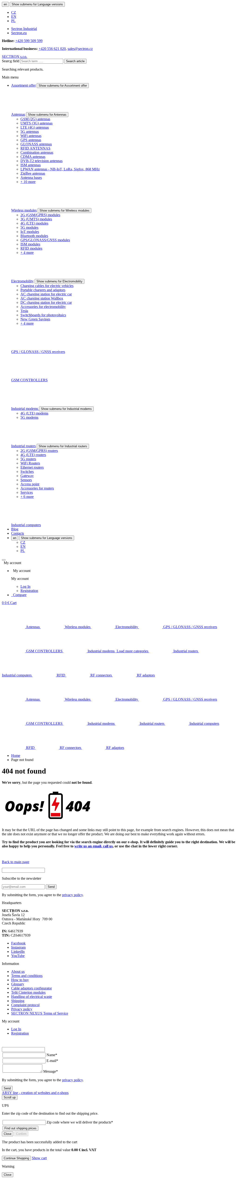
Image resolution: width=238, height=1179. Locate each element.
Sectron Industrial (24, 29)
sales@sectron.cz (80, 49)
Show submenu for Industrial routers (63, 446)
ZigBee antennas (32, 173)
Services (26, 492)
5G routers (28, 459)
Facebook (18, 943)
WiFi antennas (30, 136)
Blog (14, 529)
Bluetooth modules (34, 236)
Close (7, 1134)
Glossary (17, 984)
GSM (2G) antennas (35, 119)
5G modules (29, 227)
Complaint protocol (25, 1005)
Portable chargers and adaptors (42, 290)
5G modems (29, 417)
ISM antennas (30, 165)
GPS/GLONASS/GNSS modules (45, 240)
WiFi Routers (30, 463)
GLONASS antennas (36, 144)
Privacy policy (21, 1009)
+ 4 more (27, 253)
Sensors (26, 480)
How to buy (20, 980)
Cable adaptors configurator (31, 988)
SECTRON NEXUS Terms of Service (39, 1013)
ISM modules (30, 244)
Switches (27, 472)
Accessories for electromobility (43, 307)
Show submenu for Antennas (47, 114)
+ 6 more (27, 497)
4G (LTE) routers (33, 455)
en (5, 4)
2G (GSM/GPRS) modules (40, 215)
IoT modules (29, 232)
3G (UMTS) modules (36, 219)
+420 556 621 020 (52, 49)
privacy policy (72, 895)
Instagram (18, 947)
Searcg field (10, 61)
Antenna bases (31, 178)
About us (18, 971)
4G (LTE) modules (34, 223)
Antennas (18, 114)
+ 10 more (28, 182)
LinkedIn (18, 952)
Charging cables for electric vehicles (46, 286)
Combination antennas (36, 152)
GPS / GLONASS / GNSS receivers (38, 352)
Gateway (27, 476)
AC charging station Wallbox (41, 298)
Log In (25, 586)
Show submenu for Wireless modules (64, 210)
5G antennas (29, 132)
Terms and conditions (27, 976)
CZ (13, 12)
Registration (29, 591)
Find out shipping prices (20, 1128)
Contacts (17, 533)
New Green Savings (35, 319)
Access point (29, 484)
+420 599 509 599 (29, 41)
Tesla (24, 311)
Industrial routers (23, 446)
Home (15, 756)
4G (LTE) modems (34, 413)
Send (51, 886)
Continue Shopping (16, 1158)
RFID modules (31, 248)
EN (13, 17)
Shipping (17, 1001)
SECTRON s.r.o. (14, 57)
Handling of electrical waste (31, 997)
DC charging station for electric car (46, 302)
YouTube (18, 956)
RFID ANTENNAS (35, 148)
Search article (75, 61)
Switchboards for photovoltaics (43, 315)
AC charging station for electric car (46, 294)
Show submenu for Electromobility (59, 281)
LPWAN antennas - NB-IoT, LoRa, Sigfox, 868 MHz (60, 169)
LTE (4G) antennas (34, 127)
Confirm (21, 1134)
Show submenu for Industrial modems (66, 409)
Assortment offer (23, 85)
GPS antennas (30, 140)
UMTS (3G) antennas (36, 123)
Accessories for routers (37, 488)
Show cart (39, 1158)
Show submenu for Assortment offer (63, 85)
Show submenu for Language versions (37, 4)
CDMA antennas (32, 157)
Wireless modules (24, 210)
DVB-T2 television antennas (41, 161)
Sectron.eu (19, 33)
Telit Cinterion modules (28, 992)
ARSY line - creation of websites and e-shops (35, 1093)
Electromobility (22, 281)
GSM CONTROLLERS (29, 380)
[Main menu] (4, 560)
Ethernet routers (32, 467)
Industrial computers (26, 525)
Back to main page (15, 862)
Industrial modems (25, 409)
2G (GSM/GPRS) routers (39, 451)
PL (13, 21)
